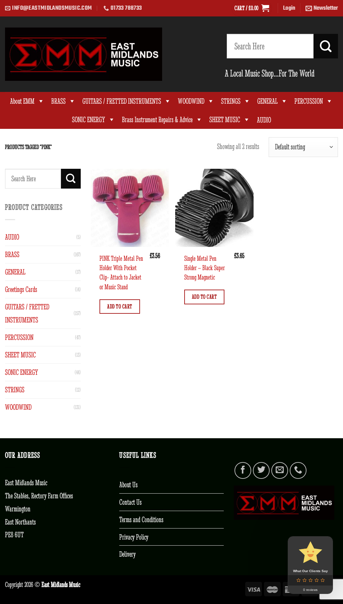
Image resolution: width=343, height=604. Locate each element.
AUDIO (12, 237)
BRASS (58, 101)
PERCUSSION (308, 101)
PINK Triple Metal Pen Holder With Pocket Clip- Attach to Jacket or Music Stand (121, 272)
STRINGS (231, 101)
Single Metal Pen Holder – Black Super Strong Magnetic (204, 268)
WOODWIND (191, 101)
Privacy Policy (133, 537)
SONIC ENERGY (88, 119)
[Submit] (326, 46)
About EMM (22, 101)
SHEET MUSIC (224, 119)
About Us (128, 484)
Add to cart (119, 306)
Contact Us (130, 502)
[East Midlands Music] (83, 54)
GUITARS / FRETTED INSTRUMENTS (121, 101)
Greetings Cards (21, 289)
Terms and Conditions (141, 519)
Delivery (127, 554)
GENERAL (267, 101)
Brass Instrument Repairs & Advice (157, 119)
